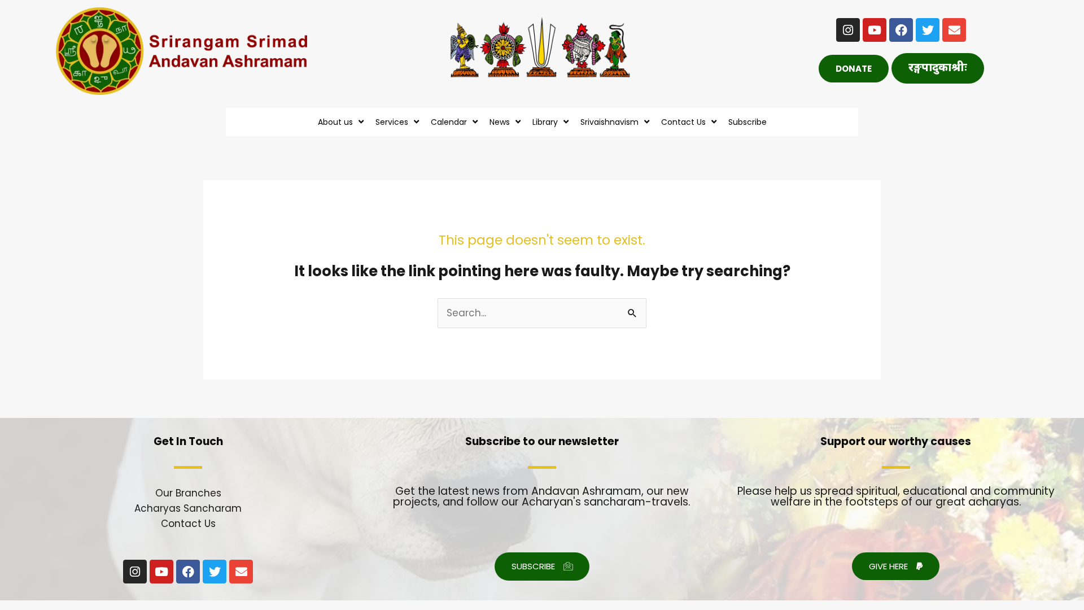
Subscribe (747, 122)
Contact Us (188, 523)
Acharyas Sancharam (188, 508)
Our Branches (188, 493)
